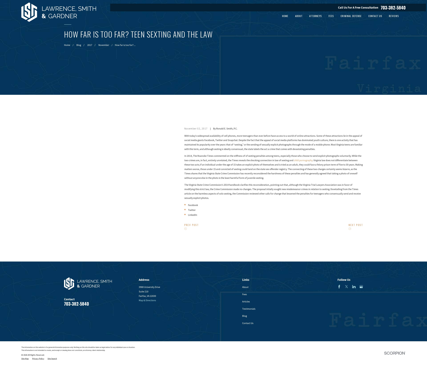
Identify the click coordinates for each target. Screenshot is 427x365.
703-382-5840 (393, 7)
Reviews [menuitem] (394, 16)
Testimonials (248, 308)
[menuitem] (25, 359)
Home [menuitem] (285, 16)
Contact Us (247, 323)
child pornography (303, 160)
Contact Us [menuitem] (375, 16)
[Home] (58, 12)
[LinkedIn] (354, 286)
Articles (246, 301)
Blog (244, 315)
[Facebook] (339, 286)
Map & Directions (147, 300)
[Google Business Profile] (361, 286)
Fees (244, 294)
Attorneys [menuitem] (315, 16)
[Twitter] (346, 286)
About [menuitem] (298, 16)
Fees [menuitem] (331, 16)
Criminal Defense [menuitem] (351, 16)
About (245, 287)
